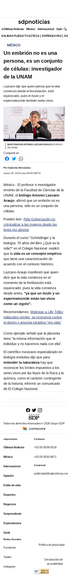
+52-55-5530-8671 (45, 456)
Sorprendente (12, 513)
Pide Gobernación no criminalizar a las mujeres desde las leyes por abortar (30, 224)
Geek (6, 532)
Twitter (7, 557)
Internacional (46, 29)
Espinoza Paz (52, 35)
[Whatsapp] (20, 158)
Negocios (9, 504)
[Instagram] (40, 410)
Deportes (9, 494)
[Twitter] (13, 158)
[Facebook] (6, 158)
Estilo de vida (12, 485)
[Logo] (34, 22)
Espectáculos (12, 523)
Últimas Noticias (14, 29)
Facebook (9, 547)
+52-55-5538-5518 (45, 447)
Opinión (61, 29)
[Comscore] (34, 428)
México (30, 29)
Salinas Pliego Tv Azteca (20, 35)
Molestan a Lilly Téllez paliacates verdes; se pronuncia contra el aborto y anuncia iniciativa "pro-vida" (33, 317)
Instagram (9, 566)
